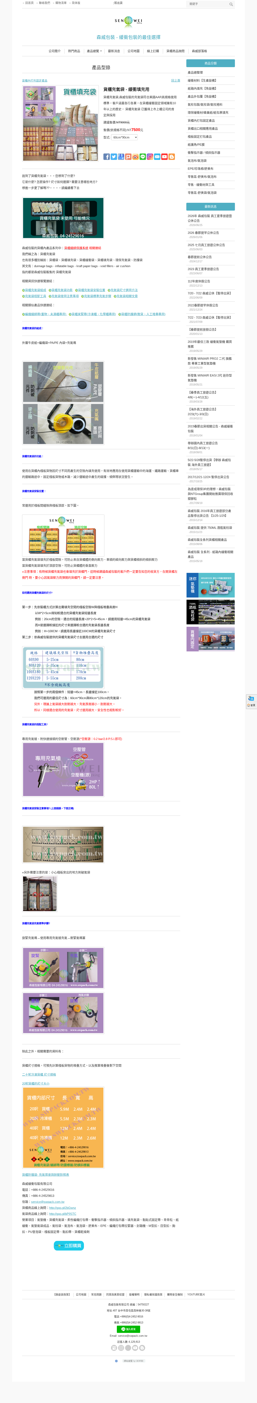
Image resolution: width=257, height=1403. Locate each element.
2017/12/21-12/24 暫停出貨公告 (208, 479)
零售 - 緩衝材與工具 (201, 184)
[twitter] (114, 156)
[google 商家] (121, 156)
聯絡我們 (44, 2)
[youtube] (164, 156)
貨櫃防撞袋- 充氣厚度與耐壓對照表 (45, 1174)
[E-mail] (157, 156)
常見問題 (96, 1294)
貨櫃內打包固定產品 (201, 120)
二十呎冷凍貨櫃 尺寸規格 (39, 1074)
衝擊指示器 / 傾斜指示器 (204, 152)
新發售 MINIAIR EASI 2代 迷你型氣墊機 (210, 380)
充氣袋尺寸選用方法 (124, 290)
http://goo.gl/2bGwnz (62, 1207)
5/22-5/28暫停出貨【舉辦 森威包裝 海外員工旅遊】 (209, 464)
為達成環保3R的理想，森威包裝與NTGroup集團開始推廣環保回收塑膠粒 (210, 496)
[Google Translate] (251, 698)
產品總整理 (195, 72)
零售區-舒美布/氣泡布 (202, 176)
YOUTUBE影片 (196, 1294)
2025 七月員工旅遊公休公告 (206, 247)
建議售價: (109, 122)
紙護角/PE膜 (196, 144)
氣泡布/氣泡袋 (197, 160)
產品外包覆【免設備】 (203, 96)
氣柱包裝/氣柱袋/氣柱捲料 (205, 104)
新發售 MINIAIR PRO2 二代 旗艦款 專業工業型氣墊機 (210, 363)
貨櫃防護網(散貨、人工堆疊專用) (143, 314)
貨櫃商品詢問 (175, 51)
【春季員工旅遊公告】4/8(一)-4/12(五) (203, 397)
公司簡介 (55, 51)
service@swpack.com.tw (47, 1201)
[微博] (135, 156)
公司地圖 (133, 51)
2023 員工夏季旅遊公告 (203, 271)
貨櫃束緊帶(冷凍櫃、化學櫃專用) (94, 314)
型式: (106, 137)
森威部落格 (199, 51)
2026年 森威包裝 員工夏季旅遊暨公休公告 (210, 220)
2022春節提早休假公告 (203, 307)
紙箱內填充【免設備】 (203, 88)
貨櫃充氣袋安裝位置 (91, 290)
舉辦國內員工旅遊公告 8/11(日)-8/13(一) (203, 447)
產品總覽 (93, 51)
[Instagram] (121, 1348)
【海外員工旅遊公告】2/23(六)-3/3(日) (203, 414)
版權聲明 (134, 1294)
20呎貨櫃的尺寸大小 (35, 1083)
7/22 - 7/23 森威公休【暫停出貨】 (210, 319)
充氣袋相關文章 (127, 296)
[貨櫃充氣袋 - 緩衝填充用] (60, 123)
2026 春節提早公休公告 (203, 235)
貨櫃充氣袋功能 (62, 290)
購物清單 (61, 2)
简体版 (76, 2)
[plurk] (128, 156)
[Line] (143, 156)
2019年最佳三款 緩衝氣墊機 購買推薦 (210, 346)
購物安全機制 (175, 1294)
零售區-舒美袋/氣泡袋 (202, 192)
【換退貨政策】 (62, 1294)
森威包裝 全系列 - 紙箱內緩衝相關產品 (210, 556)
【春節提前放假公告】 (203, 331)
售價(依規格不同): (115, 130)
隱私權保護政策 (153, 1294)
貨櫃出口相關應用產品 (203, 128)
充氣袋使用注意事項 (65, 296)
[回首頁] (251, 705)
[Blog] (171, 156)
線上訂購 (153, 51)
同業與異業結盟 (115, 1294)
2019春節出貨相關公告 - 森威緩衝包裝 (210, 431)
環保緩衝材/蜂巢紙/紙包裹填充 (208, 112)
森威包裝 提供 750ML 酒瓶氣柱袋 (210, 530)
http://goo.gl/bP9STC (62, 1213)
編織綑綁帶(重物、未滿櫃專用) (46, 314)
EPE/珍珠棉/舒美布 (200, 168)
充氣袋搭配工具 (35, 296)
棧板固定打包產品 (200, 136)
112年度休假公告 (199, 283)
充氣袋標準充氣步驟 (97, 296)
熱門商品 (74, 51)
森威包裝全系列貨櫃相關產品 (207, 542)
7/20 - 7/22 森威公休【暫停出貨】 (210, 295)
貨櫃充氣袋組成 (35, 290)
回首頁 (29, 2)
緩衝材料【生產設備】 (203, 80)
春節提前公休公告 (200, 259)
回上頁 (175, 80)
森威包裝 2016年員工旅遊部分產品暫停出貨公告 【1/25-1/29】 (209, 515)
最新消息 (114, 51)
